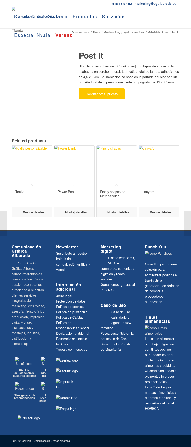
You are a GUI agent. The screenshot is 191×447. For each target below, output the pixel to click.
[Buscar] (79, 35)
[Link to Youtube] (13, 53)
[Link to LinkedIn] (20, 53)
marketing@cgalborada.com (157, 3)
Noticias (62, 344)
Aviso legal (64, 296)
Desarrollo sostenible (71, 338)
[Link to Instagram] (34, 53)
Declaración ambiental (72, 333)
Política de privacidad (72, 312)
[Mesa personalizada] (187, 223)
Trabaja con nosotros (71, 349)
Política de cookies (70, 306)
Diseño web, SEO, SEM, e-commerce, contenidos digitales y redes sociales (118, 268)
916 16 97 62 (122, 3)
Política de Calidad (70, 317)
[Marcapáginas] (3, 223)
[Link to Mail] (27, 53)
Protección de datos (70, 301)
